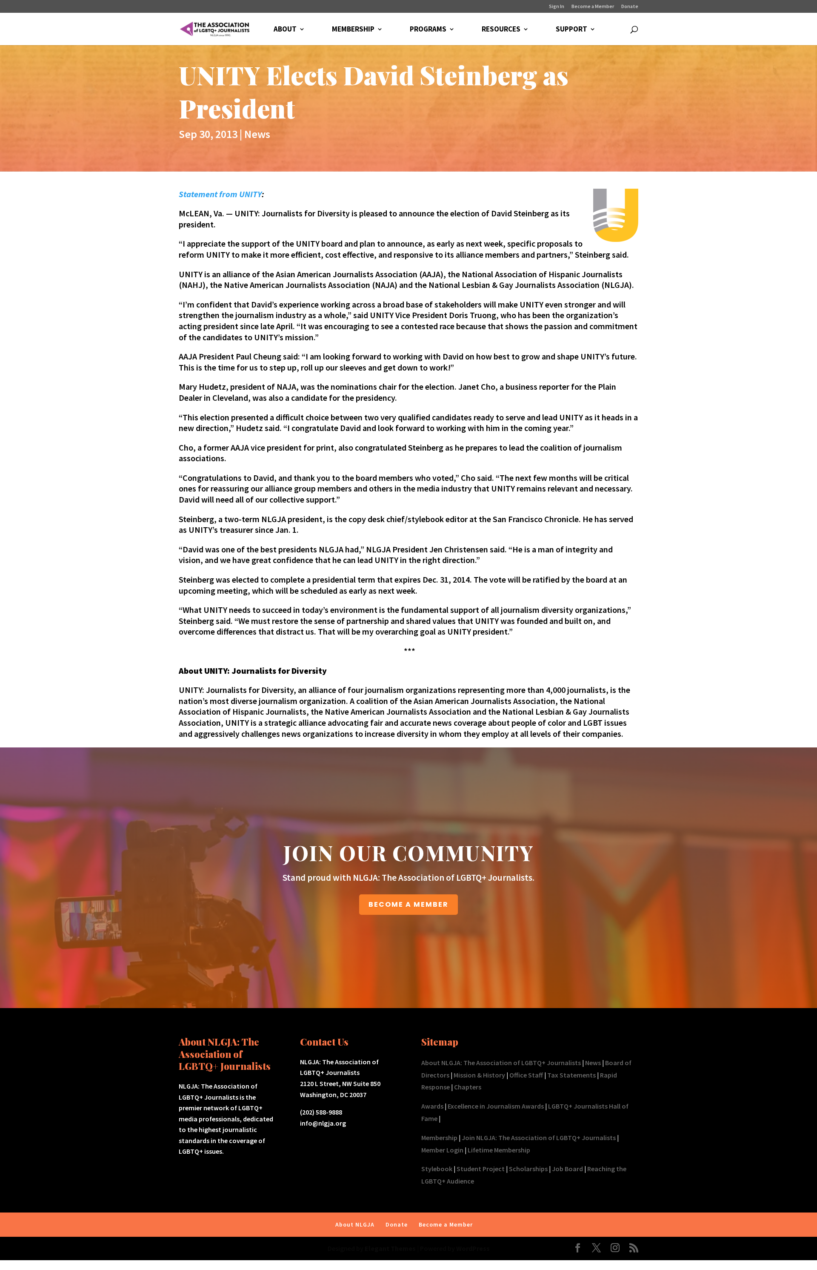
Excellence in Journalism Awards (496, 1106)
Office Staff (526, 1075)
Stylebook (436, 1168)
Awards (432, 1106)
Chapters (467, 1087)
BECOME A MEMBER (408, 904)
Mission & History (479, 1075)
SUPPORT (571, 30)
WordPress (473, 1248)
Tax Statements (571, 1075)
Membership (439, 1137)
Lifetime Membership (499, 1150)
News (257, 134)
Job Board (567, 1168)
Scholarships (528, 1168)
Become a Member (592, 6)
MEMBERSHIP (353, 30)
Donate (629, 6)
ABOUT (285, 30)
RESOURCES (501, 30)
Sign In (556, 6)
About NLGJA (354, 1224)
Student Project (481, 1168)
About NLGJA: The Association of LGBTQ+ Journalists (501, 1062)
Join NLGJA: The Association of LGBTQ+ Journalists (539, 1137)
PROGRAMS (428, 30)
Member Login (442, 1150)
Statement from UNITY (220, 194)
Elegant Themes (390, 1248)
